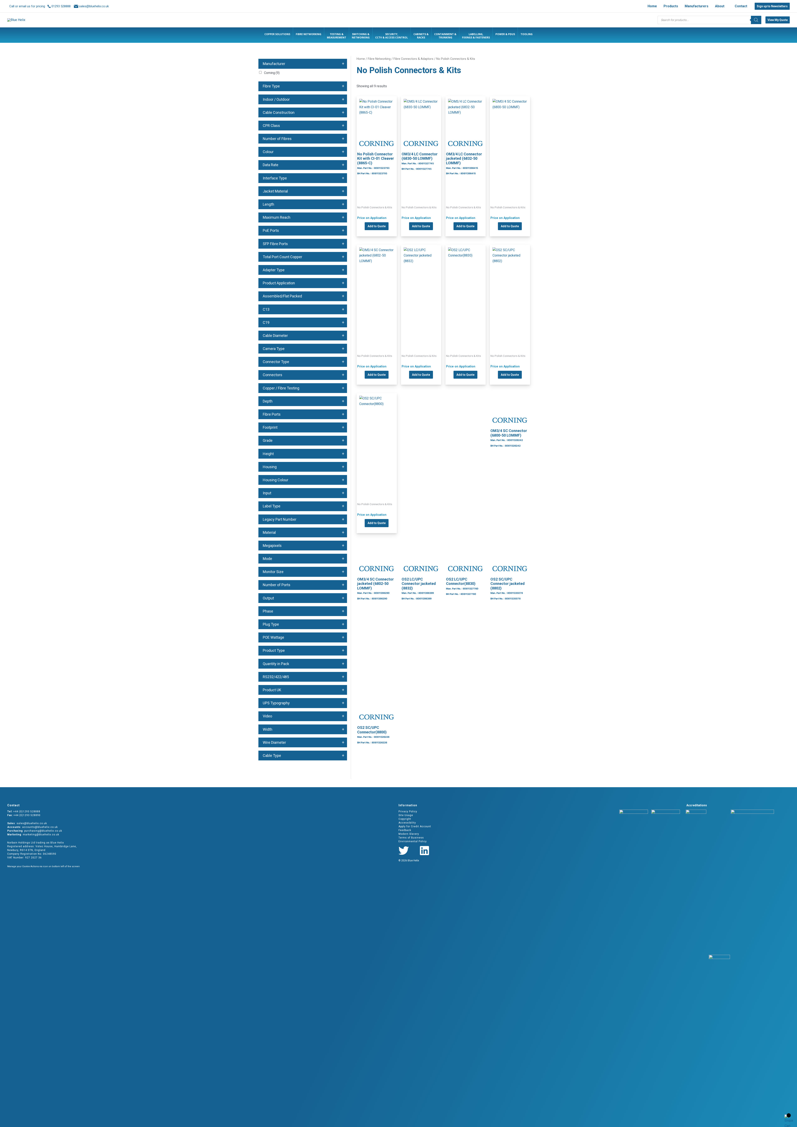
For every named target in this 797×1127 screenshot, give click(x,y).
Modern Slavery (408, 833)
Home (361, 59)
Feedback (404, 830)
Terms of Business (411, 837)
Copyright (404, 819)
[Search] (756, 20)
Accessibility (407, 822)
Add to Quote (377, 226)
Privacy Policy (407, 811)
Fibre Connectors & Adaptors (413, 59)
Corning (272, 73)
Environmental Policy (412, 841)
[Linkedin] (424, 850)
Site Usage (405, 815)
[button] (726, 6)
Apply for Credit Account (414, 826)
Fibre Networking (379, 59)
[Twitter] (403, 850)
